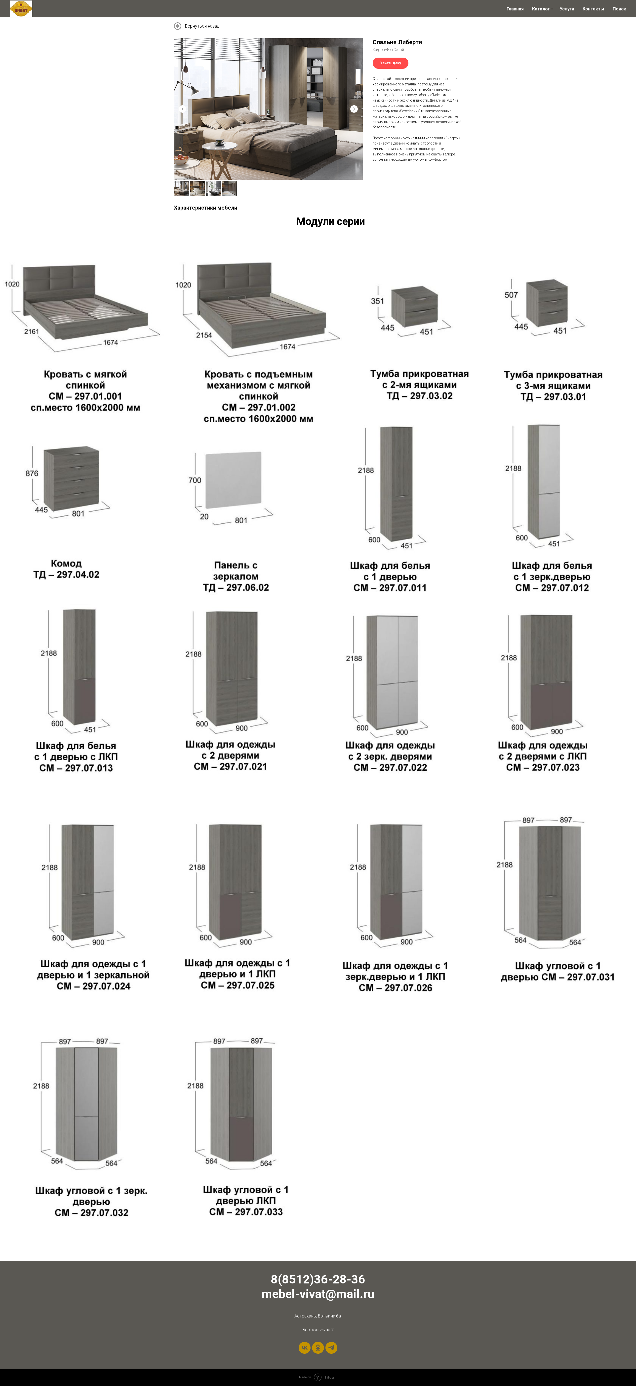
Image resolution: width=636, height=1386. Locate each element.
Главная (515, 8)
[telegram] (331, 1348)
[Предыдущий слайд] (182, 109)
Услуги (567, 8)
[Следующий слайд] (354, 109)
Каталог (541, 8)
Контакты (593, 8)
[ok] (318, 1348)
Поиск (619, 8)
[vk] (305, 1348)
